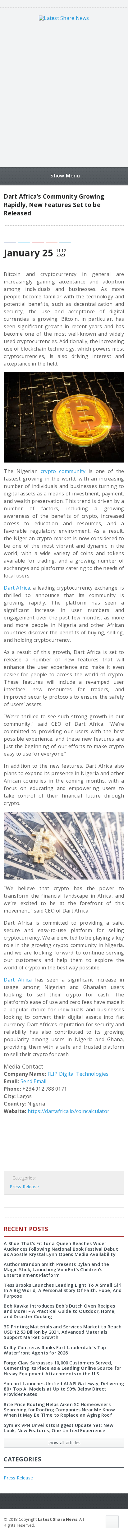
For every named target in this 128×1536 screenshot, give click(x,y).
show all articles (64, 1443)
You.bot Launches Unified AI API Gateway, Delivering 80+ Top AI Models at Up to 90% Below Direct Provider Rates (64, 1389)
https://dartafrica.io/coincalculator (69, 1111)
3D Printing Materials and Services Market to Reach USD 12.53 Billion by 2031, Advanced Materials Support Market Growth (62, 1332)
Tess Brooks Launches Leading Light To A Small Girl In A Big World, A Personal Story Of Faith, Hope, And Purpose (62, 1290)
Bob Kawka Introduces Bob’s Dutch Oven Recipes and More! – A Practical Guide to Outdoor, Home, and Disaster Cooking (60, 1311)
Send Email (33, 1081)
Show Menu (65, 175)
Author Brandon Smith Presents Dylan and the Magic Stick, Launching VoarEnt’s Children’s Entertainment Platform (56, 1269)
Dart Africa (17, 587)
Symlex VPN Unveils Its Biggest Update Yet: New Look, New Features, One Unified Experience (58, 1427)
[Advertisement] (64, 94)
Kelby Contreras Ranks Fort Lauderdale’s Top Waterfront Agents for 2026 (55, 1350)
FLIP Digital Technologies (78, 1073)
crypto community (63, 471)
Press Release (24, 1186)
